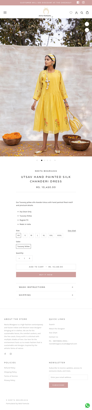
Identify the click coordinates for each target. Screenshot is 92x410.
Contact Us (53, 337)
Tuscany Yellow (23, 246)
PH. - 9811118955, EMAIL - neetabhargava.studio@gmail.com (63, 342)
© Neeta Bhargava (17, 400)
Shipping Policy (10, 372)
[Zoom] (87, 24)
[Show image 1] (41, 160)
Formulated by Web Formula (17, 403)
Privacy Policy (9, 380)
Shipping (25, 295)
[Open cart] (87, 12)
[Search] (82, 12)
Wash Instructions (32, 287)
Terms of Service (11, 376)
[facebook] (78, 2)
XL (44, 235)
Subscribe (58, 385)
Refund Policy (9, 368)
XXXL (59, 235)
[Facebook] (5, 353)
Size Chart (53, 333)
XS (18, 235)
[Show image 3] (47, 160)
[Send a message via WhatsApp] (87, 405)
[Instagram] (11, 353)
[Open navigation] (5, 13)
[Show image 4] (50, 160)
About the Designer (57, 329)
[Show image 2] (44, 160)
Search (52, 324)
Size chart (72, 231)
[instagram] (83, 2)
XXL (51, 235)
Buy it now (46, 275)
